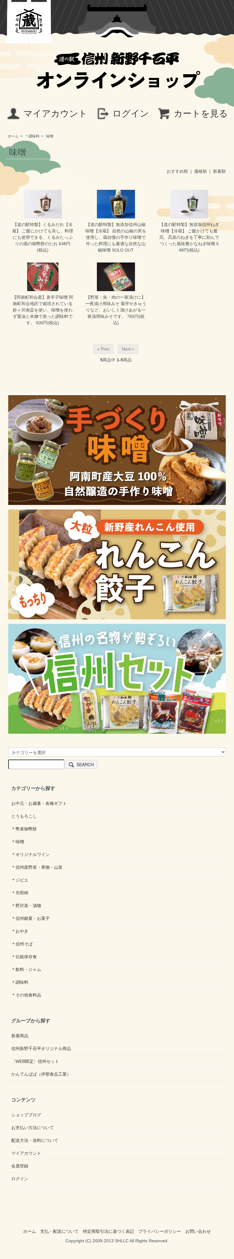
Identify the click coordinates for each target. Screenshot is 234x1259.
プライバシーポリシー (159, 1231)
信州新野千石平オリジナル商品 (41, 1048)
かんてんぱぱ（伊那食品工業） (41, 1074)
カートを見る (201, 113)
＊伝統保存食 (24, 956)
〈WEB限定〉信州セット (35, 1061)
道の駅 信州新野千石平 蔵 (29, 21)
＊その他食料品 (26, 995)
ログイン (130, 113)
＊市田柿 (19, 892)
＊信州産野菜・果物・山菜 (36, 867)
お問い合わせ (198, 1231)
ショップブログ (26, 1114)
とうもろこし (24, 816)
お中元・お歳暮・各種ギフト (39, 803)
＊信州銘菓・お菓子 (30, 918)
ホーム (13, 136)
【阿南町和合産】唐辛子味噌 (40, 297)
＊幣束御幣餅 (24, 828)
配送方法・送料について (34, 1140)
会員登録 (19, 1165)
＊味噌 (17, 841)
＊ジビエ (19, 880)
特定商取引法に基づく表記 (108, 1231)
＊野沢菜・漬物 (26, 905)
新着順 (219, 171)
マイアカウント (55, 113)
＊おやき (19, 931)
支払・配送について (59, 1231)
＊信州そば (22, 943)
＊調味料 (32, 136)
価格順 (200, 171)
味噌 (49, 136)
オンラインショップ (116, 77)
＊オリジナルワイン (30, 854)
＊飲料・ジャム (26, 969)
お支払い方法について (32, 1127)
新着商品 (19, 1035)
